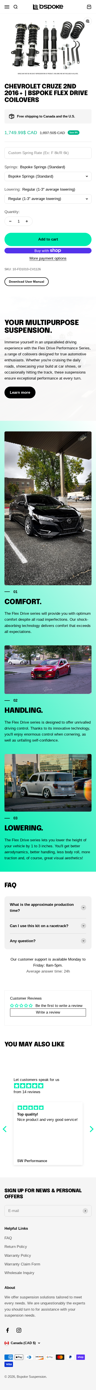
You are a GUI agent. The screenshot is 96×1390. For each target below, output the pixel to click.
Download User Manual (26, 281)
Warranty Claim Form (22, 1264)
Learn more (20, 392)
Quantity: (12, 212)
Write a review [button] (48, 1012)
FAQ (8, 1238)
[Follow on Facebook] (7, 1330)
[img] (50, 1086)
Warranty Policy (17, 1255)
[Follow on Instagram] (19, 1330)
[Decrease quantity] (10, 221)
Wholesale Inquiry (19, 1273)
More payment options (48, 258)
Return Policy (15, 1247)
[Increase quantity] (26, 221)
